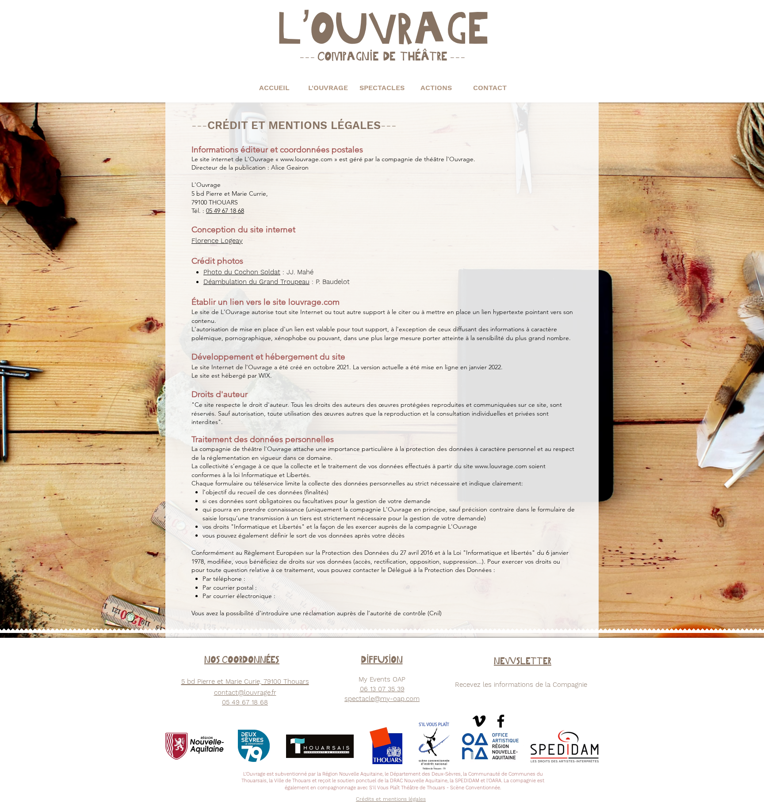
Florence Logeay (217, 241)
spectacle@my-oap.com (382, 699)
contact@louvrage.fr (245, 693)
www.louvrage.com (306, 159)
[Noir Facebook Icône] (500, 721)
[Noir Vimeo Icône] (479, 721)
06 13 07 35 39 (382, 689)
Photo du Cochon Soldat (241, 272)
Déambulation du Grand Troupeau (256, 282)
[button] (328, 88)
